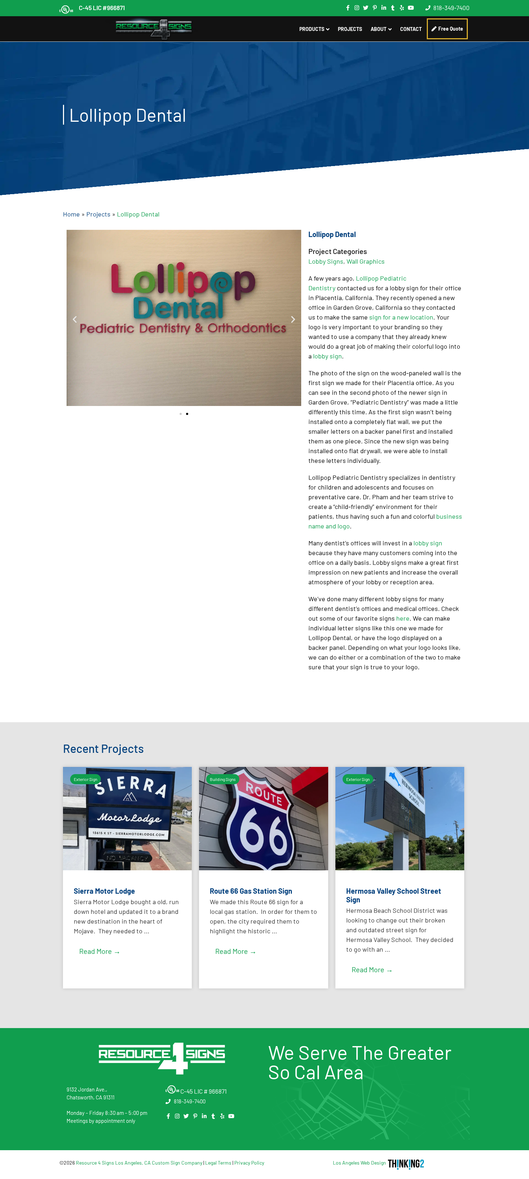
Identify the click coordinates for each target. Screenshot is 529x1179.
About (378, 29)
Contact (411, 29)
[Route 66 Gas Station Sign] (263, 868)
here (403, 618)
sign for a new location (401, 317)
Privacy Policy (249, 1163)
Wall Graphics (366, 261)
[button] (74, 319)
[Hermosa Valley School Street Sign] (399, 868)
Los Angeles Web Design (359, 1163)
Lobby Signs (325, 261)
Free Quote (450, 29)
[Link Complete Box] (127, 877)
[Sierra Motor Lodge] (127, 868)
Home (71, 214)
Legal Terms (218, 1163)
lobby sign (327, 356)
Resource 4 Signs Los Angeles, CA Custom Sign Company (139, 1163)
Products (311, 29)
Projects (350, 29)
